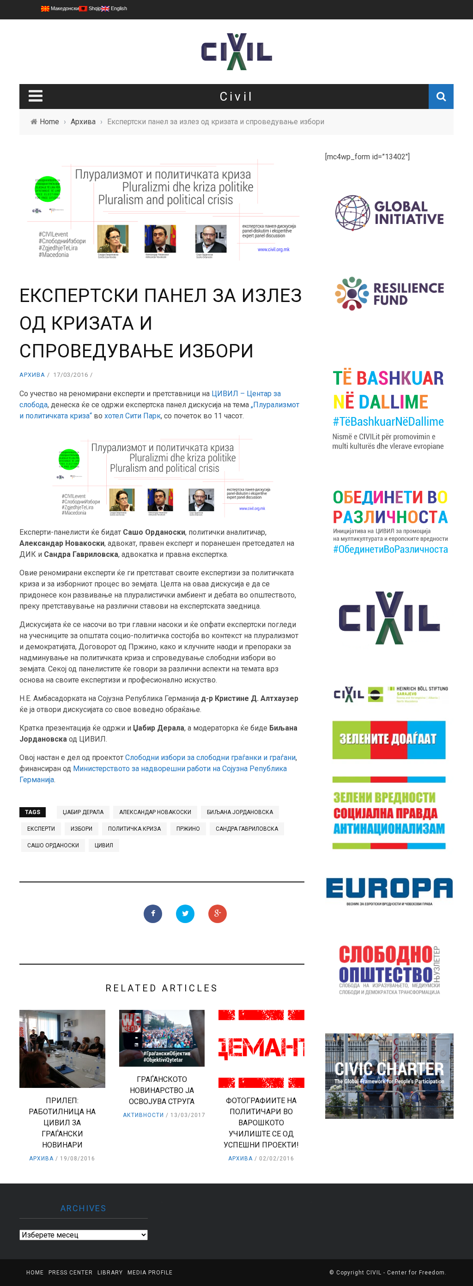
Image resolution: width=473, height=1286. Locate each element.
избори (81, 829)
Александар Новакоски (155, 812)
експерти (41, 829)
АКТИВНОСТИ (143, 1115)
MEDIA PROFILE (150, 1272)
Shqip (94, 8)
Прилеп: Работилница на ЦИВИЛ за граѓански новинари (62, 1122)
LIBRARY (110, 1272)
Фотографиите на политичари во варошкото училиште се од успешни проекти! (261, 1122)
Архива (32, 374)
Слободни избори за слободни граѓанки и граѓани (210, 757)
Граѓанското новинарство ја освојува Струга (161, 1090)
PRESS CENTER (71, 1272)
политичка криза (134, 829)
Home (35, 1272)
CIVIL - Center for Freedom (405, 1272)
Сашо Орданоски (53, 845)
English (118, 8)
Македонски (64, 8)
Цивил (104, 845)
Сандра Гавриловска (247, 829)
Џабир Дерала (83, 812)
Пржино (188, 829)
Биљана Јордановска (240, 812)
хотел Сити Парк (132, 415)
